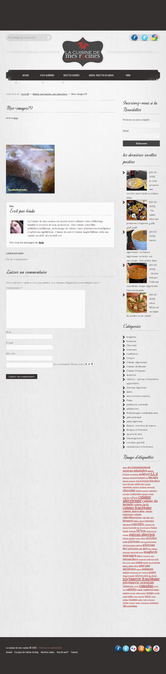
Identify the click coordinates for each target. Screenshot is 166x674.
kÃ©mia (154, 549)
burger (125, 484)
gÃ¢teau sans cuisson (132, 545)
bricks (145, 480)
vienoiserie (154, 603)
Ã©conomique (130, 605)
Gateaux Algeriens (136, 387)
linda (16, 118)
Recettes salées (47, 652)
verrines (132, 603)
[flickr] (133, 646)
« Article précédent (14, 253)
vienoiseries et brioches (140, 446)
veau (145, 600)
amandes (140, 470)
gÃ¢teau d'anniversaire (148, 542)
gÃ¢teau (134, 541)
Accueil (9, 652)
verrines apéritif (135, 442)
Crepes (131, 358)
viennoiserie (145, 603)
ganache (126, 535)
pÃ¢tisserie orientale (138, 582)
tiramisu (133, 599)
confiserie (153, 491)
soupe (150, 592)
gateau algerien (142, 534)
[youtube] (156, 646)
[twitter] (144, 37)
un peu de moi (134, 434)
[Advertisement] (59, 7)
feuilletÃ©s (132, 528)
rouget (156, 586)
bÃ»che (131, 484)
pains (139, 562)
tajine (130, 596)
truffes (140, 600)
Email (126, 130)
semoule (132, 593)
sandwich (148, 589)
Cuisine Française (136, 370)
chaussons (143, 487)
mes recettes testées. (138, 396)
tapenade (141, 596)
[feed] (141, 646)
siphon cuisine (141, 593)
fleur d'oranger (145, 528)
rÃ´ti (124, 590)
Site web (10, 353)
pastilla (145, 563)
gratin (125, 542)
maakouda (126, 552)
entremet (149, 520)
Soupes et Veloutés (137, 429)
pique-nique (128, 566)
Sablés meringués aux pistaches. (50, 94)
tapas (135, 596)
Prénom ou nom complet (136, 119)
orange (133, 563)
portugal (145, 572)
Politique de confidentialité (50, 647)
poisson (138, 569)
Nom (8, 332)
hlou (149, 549)
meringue (146, 556)
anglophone (134, 474)
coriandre (126, 494)
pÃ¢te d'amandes (129, 576)
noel (148, 559)
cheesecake (151, 487)
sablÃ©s (131, 589)
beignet (141, 477)
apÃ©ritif (144, 474)
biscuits (153, 477)
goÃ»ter (151, 538)
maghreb (150, 552)
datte (152, 518)
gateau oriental (129, 538)
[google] (154, 37)
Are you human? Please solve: (69, 364)
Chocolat (131, 345)
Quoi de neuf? (63, 652)
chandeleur (127, 487)
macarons (134, 552)
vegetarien (151, 600)
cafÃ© (137, 484)
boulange (132, 481)
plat (142, 565)
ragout (136, 586)
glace (143, 538)
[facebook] (134, 37)
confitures (132, 353)
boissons (131, 341)
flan (138, 528)
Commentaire (14, 287)
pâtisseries (133, 408)
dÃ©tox (136, 521)
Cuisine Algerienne (137, 362)
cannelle (148, 484)
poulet (152, 572)
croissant (144, 494)
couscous (135, 493)
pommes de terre (136, 572)
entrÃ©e (137, 524)
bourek (139, 481)
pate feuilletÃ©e (154, 563)
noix (152, 559)
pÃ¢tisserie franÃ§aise (141, 579)
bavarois (133, 478)
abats (125, 467)
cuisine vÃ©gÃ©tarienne (132, 516)
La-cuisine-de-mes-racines (17, 647)
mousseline (142, 559)
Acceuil (25, 94)
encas (141, 521)
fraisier (126, 531)
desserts (131, 374)
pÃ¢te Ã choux (150, 575)
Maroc (140, 556)
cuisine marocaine (134, 511)
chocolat (129, 490)
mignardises (130, 559)
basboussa (126, 478)
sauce (156, 589)
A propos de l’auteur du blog (26, 652)
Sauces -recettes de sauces (141, 425)
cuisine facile (141, 504)
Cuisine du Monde (136, 366)
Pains (129, 400)
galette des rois (151, 531)
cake (142, 484)
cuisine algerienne (137, 498)
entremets (127, 524)
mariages (129, 555)
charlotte (135, 487)
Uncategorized (135, 438)
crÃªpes (134, 497)
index (129, 391)
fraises (154, 527)
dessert (128, 520)
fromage (132, 531)
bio (147, 478)
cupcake (146, 517)
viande (137, 603)
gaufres (138, 538)
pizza (136, 566)
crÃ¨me (126, 497)
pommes (126, 572)
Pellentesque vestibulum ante (142, 412)
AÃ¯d (154, 474)
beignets (131, 336)
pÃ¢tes (139, 575)
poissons (147, 569)
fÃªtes (140, 531)
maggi (141, 552)
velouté (126, 603)
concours (132, 349)
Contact (74, 652)
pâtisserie (128, 586)
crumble (151, 494)
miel (152, 556)
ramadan (146, 586)
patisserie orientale (137, 404)
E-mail (9, 342)
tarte (148, 596)
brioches (154, 480)
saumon (126, 593)
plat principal (134, 417)
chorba (139, 491)
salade (140, 589)
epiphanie (148, 525)
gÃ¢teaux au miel (138, 548)
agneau (128, 470)
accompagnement (139, 467)
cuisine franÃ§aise (137, 507)
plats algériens (135, 421)
